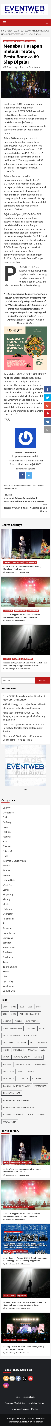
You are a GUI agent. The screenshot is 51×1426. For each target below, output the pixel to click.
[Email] (47, 429)
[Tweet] (47, 397)
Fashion (7, 831)
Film (5, 841)
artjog (7, 1021)
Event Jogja (30, 1035)
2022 (30, 1007)
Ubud (5, 976)
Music (21, 1071)
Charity (6, 807)
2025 (5, 1014)
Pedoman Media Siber (15, 1403)
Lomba (6, 889)
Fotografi (7, 851)
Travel (16, 659)
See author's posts (25, 468)
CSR (5, 817)
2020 (13, 1007)
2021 (22, 1007)
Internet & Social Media (14, 860)
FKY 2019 (42, 1043)
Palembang (8, 918)
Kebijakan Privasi (36, 1403)
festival (22, 1043)
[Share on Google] (47, 405)
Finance (6, 846)
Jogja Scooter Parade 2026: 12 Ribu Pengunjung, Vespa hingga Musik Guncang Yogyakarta (24, 716)
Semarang (8, 937)
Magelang (8, 894)
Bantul (18, 1021)
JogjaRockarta (21, 1057)
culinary (30, 1028)
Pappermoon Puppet (23, 485)
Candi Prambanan (12, 1028)
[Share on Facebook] (47, 389)
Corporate (8, 812)
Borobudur (32, 1021)
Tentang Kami (28, 1396)
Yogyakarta (30, 41)
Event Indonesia (11, 1035)
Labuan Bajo (9, 880)
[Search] (46, 23)
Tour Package (10, 966)
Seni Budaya (9, 41)
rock (30, 1114)
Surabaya (7, 952)
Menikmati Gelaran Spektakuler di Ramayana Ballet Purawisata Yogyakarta (24, 498)
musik (31, 1071)
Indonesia (18, 1050)
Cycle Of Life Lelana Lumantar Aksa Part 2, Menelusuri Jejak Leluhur (22, 567)
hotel (6, 1050)
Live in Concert (23, 1064)
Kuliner (7, 1064)
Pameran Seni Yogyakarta (16, 1086)
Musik (7, 562)
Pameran (7, 928)
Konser (6, 875)
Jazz (43, 1050)
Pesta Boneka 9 (10, 488)
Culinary (7, 822)
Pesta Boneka (38, 485)
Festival (8, 611)
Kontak (34, 1409)
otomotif (23, 1079)
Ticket (6, 961)
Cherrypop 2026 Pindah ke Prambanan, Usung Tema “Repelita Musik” (22, 738)
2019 (5, 1007)
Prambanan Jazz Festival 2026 (18, 1107)
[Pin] (47, 413)
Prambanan (40, 1086)
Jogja (6, 1057)
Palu (5, 923)
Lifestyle (7, 884)
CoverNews (24, 1421)
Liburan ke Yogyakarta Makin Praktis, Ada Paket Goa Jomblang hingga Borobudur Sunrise (25, 664)
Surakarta (8, 957)
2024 (11, 485)
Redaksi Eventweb (30, 67)
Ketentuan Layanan (20, 1409)
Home (17, 1396)
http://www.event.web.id (25, 456)
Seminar (7, 942)
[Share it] (47, 421)
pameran (36, 1079)
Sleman (40, 1114)
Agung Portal (20, 620)
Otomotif (8, 913)
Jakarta (6, 865)
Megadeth (8, 1071)
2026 (13, 1014)
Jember (6, 870)
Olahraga (7, 909)
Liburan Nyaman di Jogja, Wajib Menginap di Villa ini (25, 507)
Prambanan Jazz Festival (16, 1100)
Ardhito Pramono (29, 1014)
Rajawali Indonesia (13, 1114)
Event (6, 827)
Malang (6, 899)
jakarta (32, 1050)
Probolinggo (9, 933)
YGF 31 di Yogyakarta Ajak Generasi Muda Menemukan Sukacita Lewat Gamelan (21, 616)
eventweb (8, 1043)
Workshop (20, 41)
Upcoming (8, 981)
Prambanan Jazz (11, 1093)
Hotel (7, 659)
